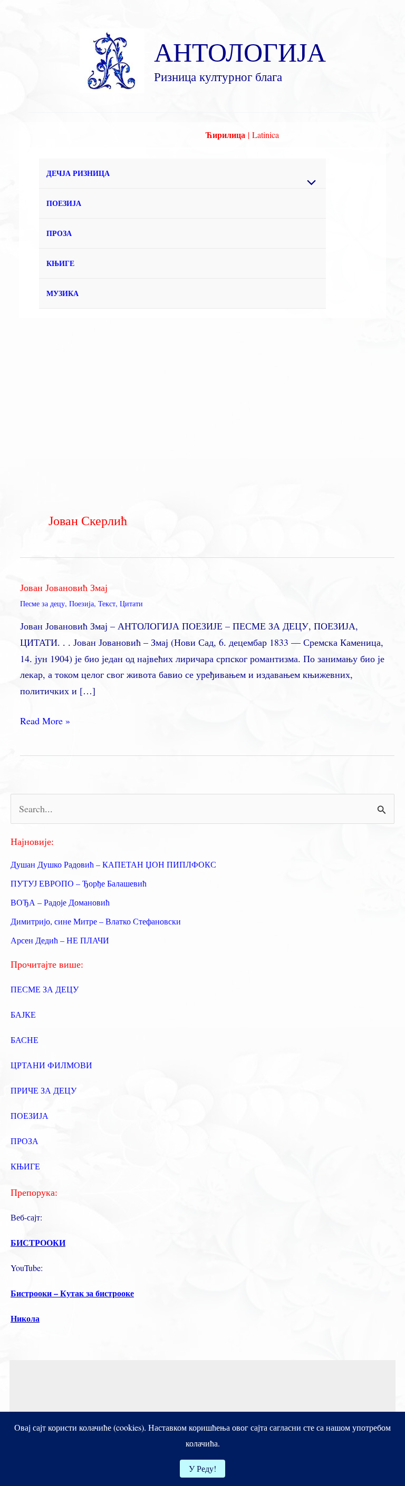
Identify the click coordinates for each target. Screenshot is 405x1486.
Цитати (131, 603)
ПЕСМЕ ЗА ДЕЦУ (45, 989)
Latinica (265, 134)
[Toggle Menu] (309, 183)
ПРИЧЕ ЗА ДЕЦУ (43, 1090)
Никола (25, 1318)
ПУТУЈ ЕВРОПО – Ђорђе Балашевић (79, 883)
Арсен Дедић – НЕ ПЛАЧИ (60, 940)
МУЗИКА (62, 293)
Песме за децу (42, 603)
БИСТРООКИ (38, 1242)
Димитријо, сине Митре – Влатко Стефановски (96, 921)
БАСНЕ (24, 1039)
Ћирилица (225, 135)
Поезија (81, 603)
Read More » (45, 721)
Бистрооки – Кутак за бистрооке (72, 1293)
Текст (106, 603)
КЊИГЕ (60, 263)
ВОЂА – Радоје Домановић (60, 902)
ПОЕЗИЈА (63, 203)
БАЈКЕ (23, 1014)
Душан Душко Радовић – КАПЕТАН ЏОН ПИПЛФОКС (113, 864)
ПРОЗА (59, 233)
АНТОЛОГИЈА (240, 51)
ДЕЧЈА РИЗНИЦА (78, 173)
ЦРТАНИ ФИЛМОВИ (51, 1064)
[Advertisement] (202, 397)
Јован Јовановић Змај (64, 587)
